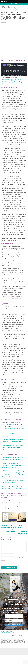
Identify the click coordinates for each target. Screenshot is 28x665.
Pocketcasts (6, 84)
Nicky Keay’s (17, 447)
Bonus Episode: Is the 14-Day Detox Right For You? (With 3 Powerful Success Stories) (15, 531)
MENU (6, 2)
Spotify (11, 82)
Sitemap (3, 633)
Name (17, 554)
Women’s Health (15, 21)
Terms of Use (4, 632)
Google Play (18, 82)
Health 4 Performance (9, 445)
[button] (2, 1)
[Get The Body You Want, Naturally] (11, 11)
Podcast (9, 21)
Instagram (5, 449)
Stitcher (5, 82)
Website (15, 562)
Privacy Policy (10, 632)
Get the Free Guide (14, 625)
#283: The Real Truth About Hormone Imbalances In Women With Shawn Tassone (13, 465)
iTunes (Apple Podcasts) (13, 80)
